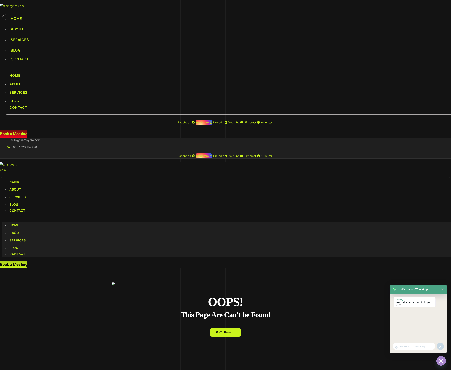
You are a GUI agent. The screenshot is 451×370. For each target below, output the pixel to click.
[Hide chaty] (441, 361)
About (17, 29)
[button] (225, 219)
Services (20, 40)
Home (16, 19)
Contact (20, 59)
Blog (16, 50)
